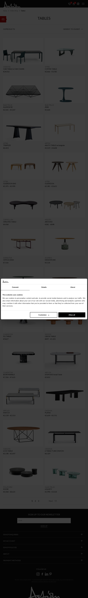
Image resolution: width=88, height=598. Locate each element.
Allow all (72, 315)
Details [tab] (44, 287)
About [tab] (72, 287)
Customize (42, 315)
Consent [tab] (15, 287)
